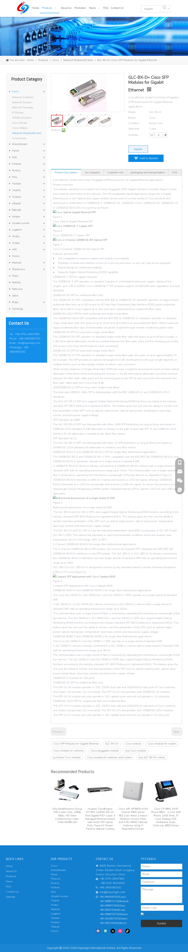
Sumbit (161, 923)
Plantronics (18, 269)
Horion (16, 256)
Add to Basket (148, 158)
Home (9, 866)
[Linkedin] (105, 931)
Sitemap (10, 897)
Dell (14, 157)
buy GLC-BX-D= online (152, 757)
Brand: (132, 117)
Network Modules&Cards (26, 133)
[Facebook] (98, 931)
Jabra (15, 295)
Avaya (15, 243)
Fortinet (16, 164)
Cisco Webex (20, 128)
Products (11, 876)
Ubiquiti (16, 203)
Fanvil (15, 150)
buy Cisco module (135, 750)
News (9, 881)
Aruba (15, 236)
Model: (132, 112)
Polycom (56, 878)
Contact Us (12, 891)
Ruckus (16, 170)
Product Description (66, 172)
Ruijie (15, 302)
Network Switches (22, 97)
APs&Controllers (22, 117)
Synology (17, 309)
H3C (14, 249)
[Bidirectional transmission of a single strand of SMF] (84, 498)
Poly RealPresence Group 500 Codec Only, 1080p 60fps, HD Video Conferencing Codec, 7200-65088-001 (67, 815)
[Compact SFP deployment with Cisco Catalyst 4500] (84, 576)
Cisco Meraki (19, 123)
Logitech (17, 229)
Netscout (17, 289)
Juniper (16, 216)
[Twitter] (113, 931)
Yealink (16, 190)
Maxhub (16, 262)
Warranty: (134, 128)
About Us (11, 871)
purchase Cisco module (67, 757)
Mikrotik (16, 210)
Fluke (15, 276)
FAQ (174, 172)
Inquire (138, 149)
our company (92, 172)
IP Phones (18, 112)
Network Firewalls (22, 107)
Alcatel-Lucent (20, 223)
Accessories (19, 138)
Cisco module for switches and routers (109, 757)
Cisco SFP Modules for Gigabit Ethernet (76, 743)
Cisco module (133, 743)
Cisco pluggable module (105, 750)
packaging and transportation (148, 172)
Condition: (134, 123)
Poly (14, 177)
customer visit (115, 172)
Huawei (16, 197)
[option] (67, 799)
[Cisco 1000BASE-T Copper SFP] (73, 226)
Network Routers (22, 102)
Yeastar (16, 183)
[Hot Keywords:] (164, 7)
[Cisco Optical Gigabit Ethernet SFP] (74, 212)
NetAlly (16, 282)
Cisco (15, 91)
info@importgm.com (28, 343)
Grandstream (19, 144)
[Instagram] (120, 931)
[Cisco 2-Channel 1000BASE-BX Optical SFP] (80, 240)
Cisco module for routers (162, 743)
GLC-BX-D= (112, 743)
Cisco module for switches (68, 750)
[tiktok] (127, 931)
